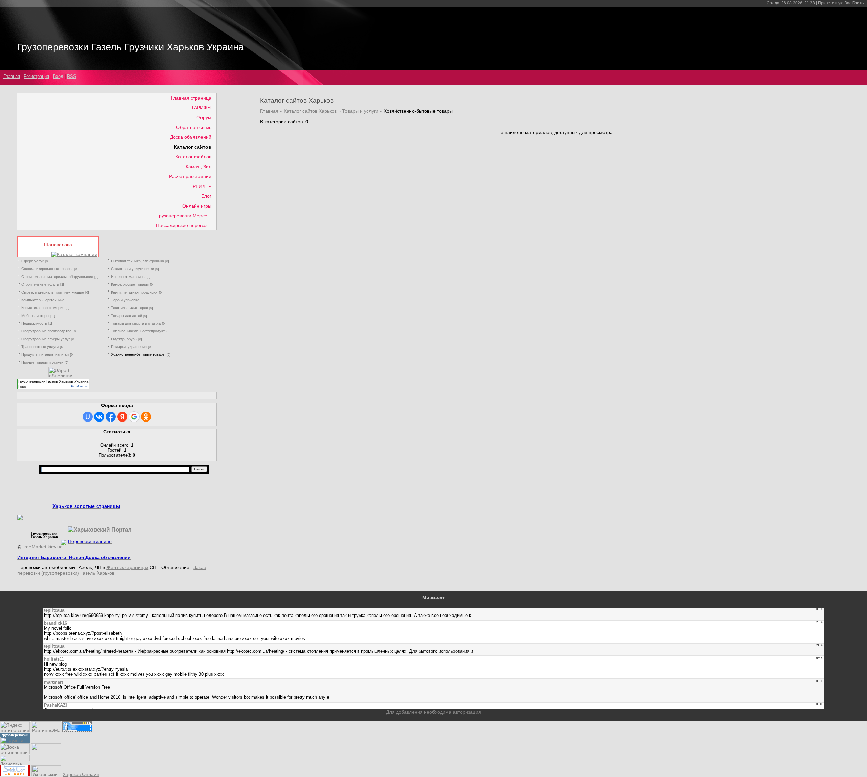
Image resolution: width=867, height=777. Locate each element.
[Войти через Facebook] (111, 417)
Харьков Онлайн (81, 774)
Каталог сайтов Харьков (310, 111)
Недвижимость (34, 323)
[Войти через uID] (88, 417)
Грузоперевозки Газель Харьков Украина (53, 381)
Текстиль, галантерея (129, 308)
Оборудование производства (46, 331)
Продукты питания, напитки (45, 354)
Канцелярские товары (130, 284)
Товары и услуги (360, 111)
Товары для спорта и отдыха (136, 323)
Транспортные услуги (40, 347)
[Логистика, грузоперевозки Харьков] (15, 759)
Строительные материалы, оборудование (57, 277)
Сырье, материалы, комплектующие (52, 292)
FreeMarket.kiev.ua (42, 546)
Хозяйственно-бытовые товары (138, 354)
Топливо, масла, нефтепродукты (139, 331)
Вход (58, 76)
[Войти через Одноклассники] (146, 417)
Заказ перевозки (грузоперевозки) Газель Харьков (111, 570)
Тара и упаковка (125, 300)
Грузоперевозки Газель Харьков (44, 535)
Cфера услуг (32, 261)
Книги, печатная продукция (134, 292)
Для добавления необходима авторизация (433, 712)
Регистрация (36, 76)
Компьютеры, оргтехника (42, 300)
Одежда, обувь (124, 339)
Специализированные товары (46, 269)
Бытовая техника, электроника (137, 261)
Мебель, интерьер (36, 316)
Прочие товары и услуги (42, 362)
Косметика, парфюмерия (42, 308)
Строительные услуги (40, 284)
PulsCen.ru (79, 386)
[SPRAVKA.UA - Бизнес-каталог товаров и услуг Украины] (42, 542)
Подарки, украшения (129, 347)
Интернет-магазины (128, 277)
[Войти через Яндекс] (122, 417)
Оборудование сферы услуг (45, 339)
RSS (71, 76)
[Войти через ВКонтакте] (99, 417)
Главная (11, 76)
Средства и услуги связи (132, 269)
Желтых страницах (127, 567)
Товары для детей (126, 316)
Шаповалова (58, 244)
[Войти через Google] (134, 416)
